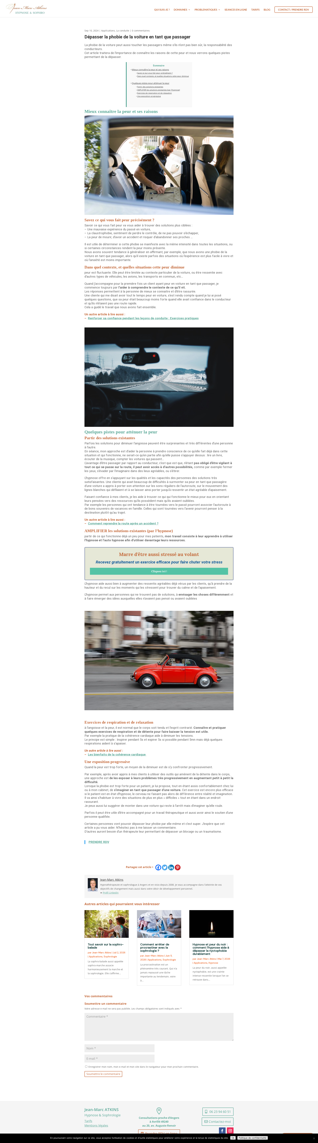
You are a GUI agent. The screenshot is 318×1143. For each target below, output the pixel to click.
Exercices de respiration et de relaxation (154, 93)
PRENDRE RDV (99, 842)
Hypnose (213, 962)
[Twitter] (165, 867)
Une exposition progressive (149, 96)
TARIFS (255, 9)
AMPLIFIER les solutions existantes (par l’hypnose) (158, 90)
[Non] (314, 1138)
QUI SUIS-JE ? (162, 9)
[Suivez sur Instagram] (230, 1130)
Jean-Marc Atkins (101, 952)
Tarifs (88, 1121)
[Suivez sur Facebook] (222, 1130)
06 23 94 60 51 (220, 1111)
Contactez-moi (220, 1121)
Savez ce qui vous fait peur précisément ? (155, 73)
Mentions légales (96, 1125)
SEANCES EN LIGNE (236, 9)
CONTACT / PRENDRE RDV (293, 9)
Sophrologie (110, 956)
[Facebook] (158, 867)
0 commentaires (141, 30)
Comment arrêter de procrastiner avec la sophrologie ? (154, 947)
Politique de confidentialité (252, 1138)
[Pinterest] (178, 867)
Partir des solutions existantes (150, 86)
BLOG (267, 9)
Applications (108, 30)
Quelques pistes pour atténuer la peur (150, 83)
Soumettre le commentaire (103, 1074)
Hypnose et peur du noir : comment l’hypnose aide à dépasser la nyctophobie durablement (211, 949)
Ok (233, 1138)
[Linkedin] (171, 867)
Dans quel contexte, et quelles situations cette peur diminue (163, 76)
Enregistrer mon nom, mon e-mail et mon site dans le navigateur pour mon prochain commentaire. (143, 1066)
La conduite (122, 30)
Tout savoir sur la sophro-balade (106, 946)
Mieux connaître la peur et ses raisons (150, 69)
